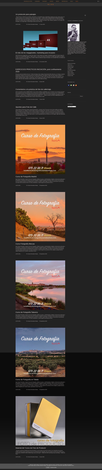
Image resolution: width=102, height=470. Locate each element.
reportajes (65, 1)
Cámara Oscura (71, 66)
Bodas (57, 1)
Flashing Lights (70, 67)
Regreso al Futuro (71, 74)
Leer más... (18, 24)
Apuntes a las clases (71, 63)
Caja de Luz (70, 64)
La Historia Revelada (71, 70)
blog (77, 1)
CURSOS (51, 1)
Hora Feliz (69, 68)
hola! (71, 1)
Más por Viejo (70, 71)
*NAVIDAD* (44, 1)
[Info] (99, 1)
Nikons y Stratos (71, 72)
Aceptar (47, 467)
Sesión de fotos (28, 1)
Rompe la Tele (70, 75)
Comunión (37, 1)
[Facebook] (98, 1)
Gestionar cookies (53, 467)
